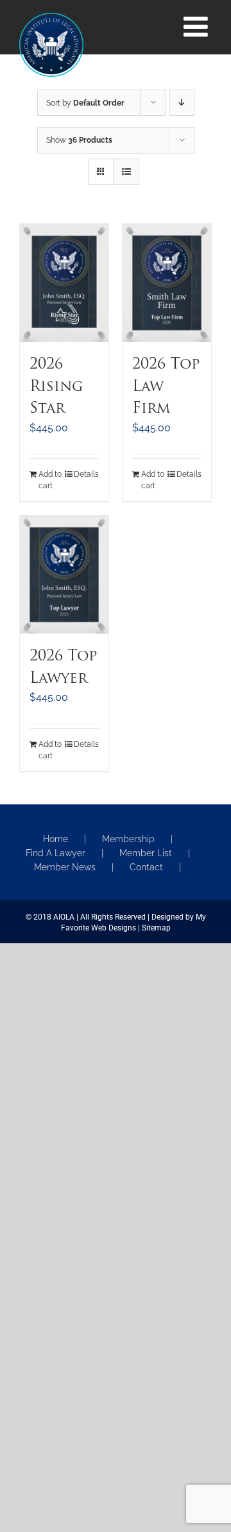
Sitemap (156, 927)
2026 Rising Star (56, 387)
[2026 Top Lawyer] (64, 575)
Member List (145, 853)
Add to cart (50, 480)
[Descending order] (181, 103)
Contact (146, 867)
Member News (65, 867)
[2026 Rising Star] (64, 283)
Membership (128, 839)
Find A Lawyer (55, 853)
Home (55, 839)
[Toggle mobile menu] (198, 27)
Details (86, 474)
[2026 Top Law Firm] (167, 283)
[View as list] (126, 171)
